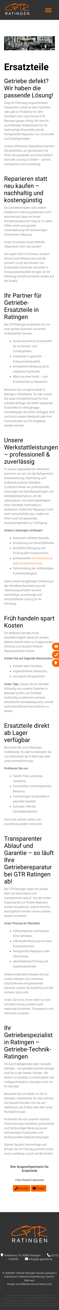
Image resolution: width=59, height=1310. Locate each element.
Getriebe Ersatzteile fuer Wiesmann (13, 1305)
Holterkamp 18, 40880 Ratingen (22, 1255)
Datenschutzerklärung (31, 1276)
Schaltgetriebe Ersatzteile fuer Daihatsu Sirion (42, 1305)
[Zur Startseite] (17, 14)
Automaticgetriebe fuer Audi (15, 1295)
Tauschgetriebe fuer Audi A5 (45, 1300)
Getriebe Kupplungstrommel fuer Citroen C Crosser (40, 1303)
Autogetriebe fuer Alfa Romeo (10, 1303)
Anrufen (23, 1188)
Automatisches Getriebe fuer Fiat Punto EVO (40, 1298)
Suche (49, 1276)
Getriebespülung (41, 558)
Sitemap (29, 1280)
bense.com (45, 1284)
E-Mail (40, 1188)
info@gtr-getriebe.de (40, 1259)
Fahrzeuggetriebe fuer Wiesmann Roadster (19, 1300)
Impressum (10, 1276)
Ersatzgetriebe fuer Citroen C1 (13, 1298)
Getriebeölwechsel (30, 563)
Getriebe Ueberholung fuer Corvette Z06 (39, 1295)
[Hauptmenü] (48, 11)
